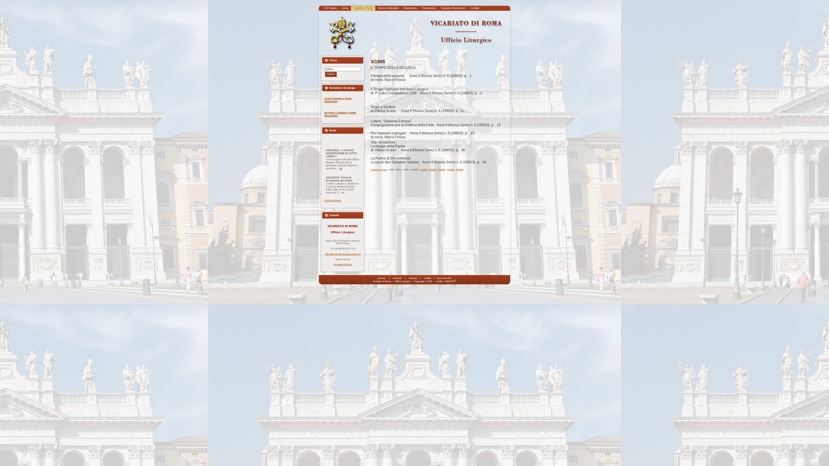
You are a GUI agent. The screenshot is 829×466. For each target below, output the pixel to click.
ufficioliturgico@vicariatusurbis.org (343, 254)
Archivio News (332, 200)
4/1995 (441, 169)
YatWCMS (450, 281)
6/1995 (460, 169)
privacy (382, 278)
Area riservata (444, 278)
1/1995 (423, 169)
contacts (397, 278)
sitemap (413, 278)
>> (340, 149)
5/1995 (450, 169)
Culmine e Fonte (379, 169)
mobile (427, 278)
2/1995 (432, 169)
